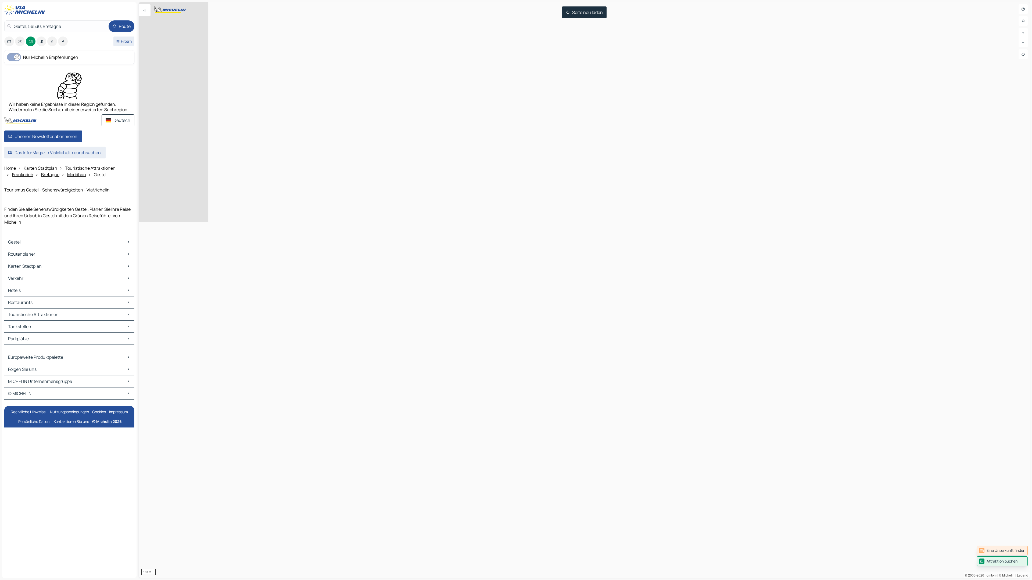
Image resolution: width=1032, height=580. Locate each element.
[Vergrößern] (1023, 33)
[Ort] (1023, 54)
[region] (584, 290)
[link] (1002, 550)
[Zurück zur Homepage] (25, 10)
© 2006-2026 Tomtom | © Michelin (990, 575)
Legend (1022, 575)
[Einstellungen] (1023, 21)
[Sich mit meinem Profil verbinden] (1023, 9)
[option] (9, 41)
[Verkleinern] (1023, 42)
